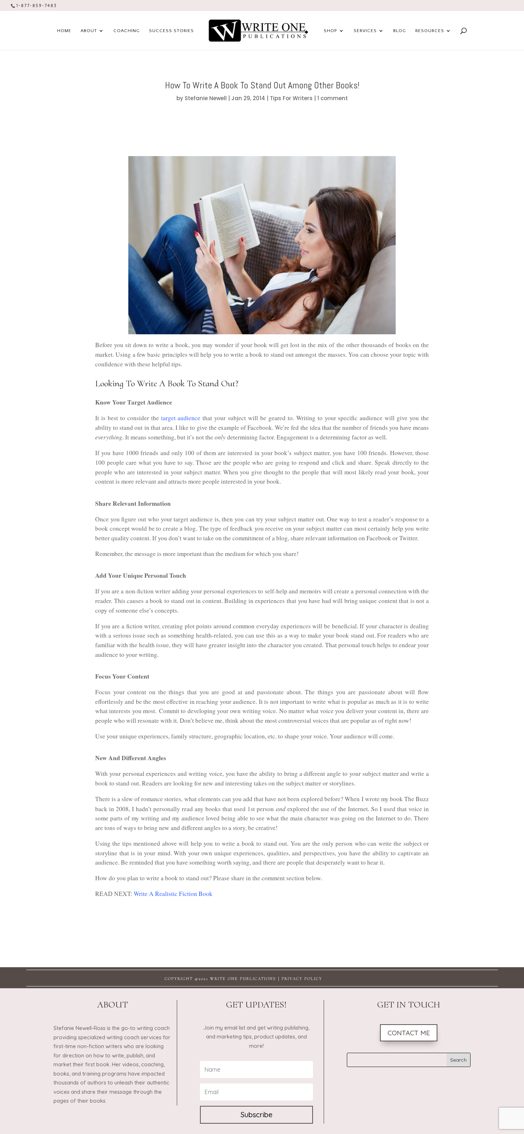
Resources (429, 30)
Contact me (408, 1033)
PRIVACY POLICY (302, 978)
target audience (181, 418)
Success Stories (171, 30)
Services (365, 30)
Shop (330, 30)
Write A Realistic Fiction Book (173, 894)
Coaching (126, 30)
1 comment (332, 98)
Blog (399, 30)
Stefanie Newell (206, 98)
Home (64, 30)
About (89, 30)
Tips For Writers (291, 98)
